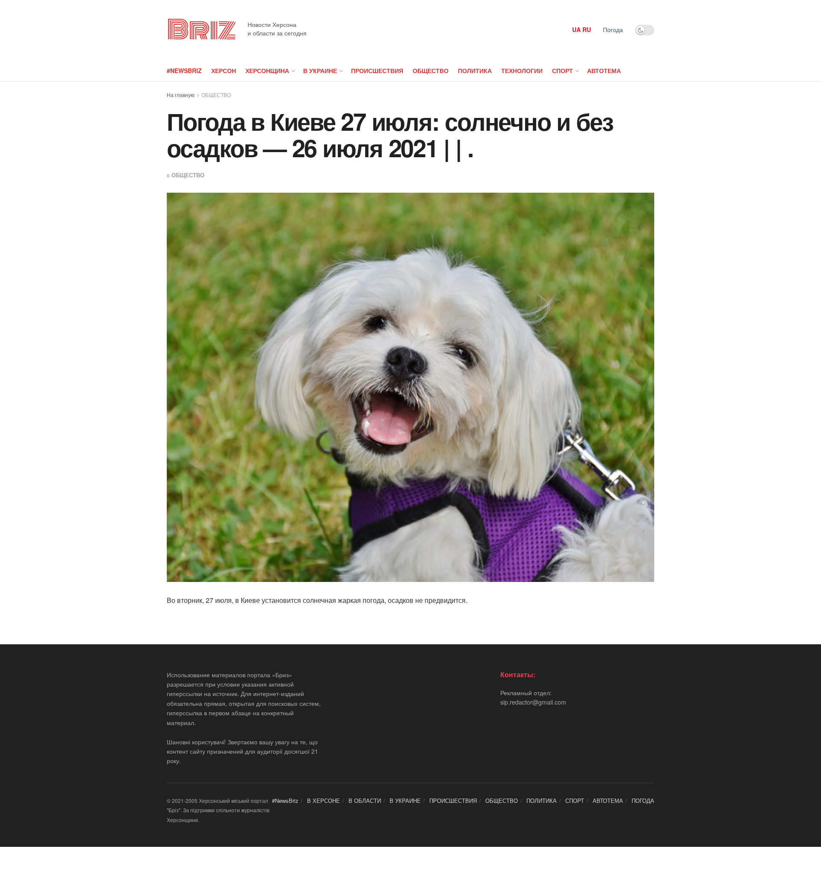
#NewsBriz (184, 70)
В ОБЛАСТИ (364, 800)
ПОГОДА (643, 800)
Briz (201, 30)
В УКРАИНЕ (320, 70)
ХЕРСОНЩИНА (267, 70)
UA (576, 29)
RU (586, 29)
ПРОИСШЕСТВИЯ (377, 70)
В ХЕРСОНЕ (323, 800)
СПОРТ (562, 70)
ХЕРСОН (223, 70)
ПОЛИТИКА (475, 70)
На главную (181, 94)
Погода (613, 29)
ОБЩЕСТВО (431, 70)
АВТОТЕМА (604, 70)
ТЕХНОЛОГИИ (522, 70)
